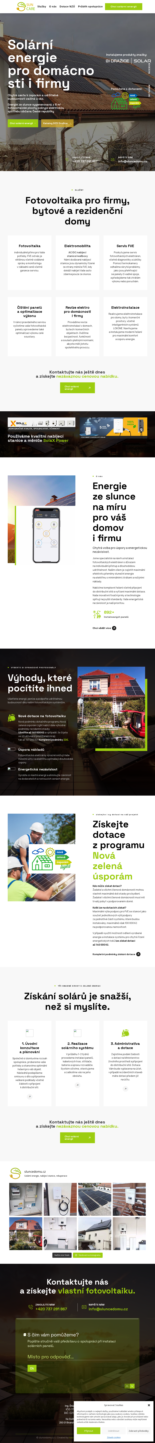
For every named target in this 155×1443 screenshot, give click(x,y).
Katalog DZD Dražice (57, 123)
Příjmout (88, 1430)
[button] (148, 1405)
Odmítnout (113, 1430)
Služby (41, 6)
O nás (53, 6)
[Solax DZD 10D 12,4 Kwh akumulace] (129, 1233)
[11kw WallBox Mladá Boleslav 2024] (60, 1199)
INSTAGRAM (149, 90)
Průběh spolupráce (90, 6)
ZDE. (66, 739)
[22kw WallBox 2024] (129, 1199)
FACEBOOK (149, 68)
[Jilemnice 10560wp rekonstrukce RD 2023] (94, 1233)
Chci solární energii (124, 6)
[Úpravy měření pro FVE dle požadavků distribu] (25, 1199)
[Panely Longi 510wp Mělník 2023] (25, 1233)
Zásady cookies (113, 1437)
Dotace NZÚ (67, 6)
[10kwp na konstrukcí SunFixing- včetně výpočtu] (94, 1199)
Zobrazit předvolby (139, 1430)
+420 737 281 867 (51, 1309)
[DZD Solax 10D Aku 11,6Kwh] (60, 1233)
